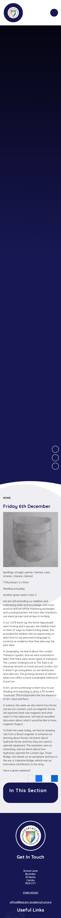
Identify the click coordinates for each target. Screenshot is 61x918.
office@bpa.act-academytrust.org (30, 902)
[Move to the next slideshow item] (55, 449)
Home (7, 497)
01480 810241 (30, 892)
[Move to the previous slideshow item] (55, 457)
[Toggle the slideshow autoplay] (55, 466)
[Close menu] (54, 13)
